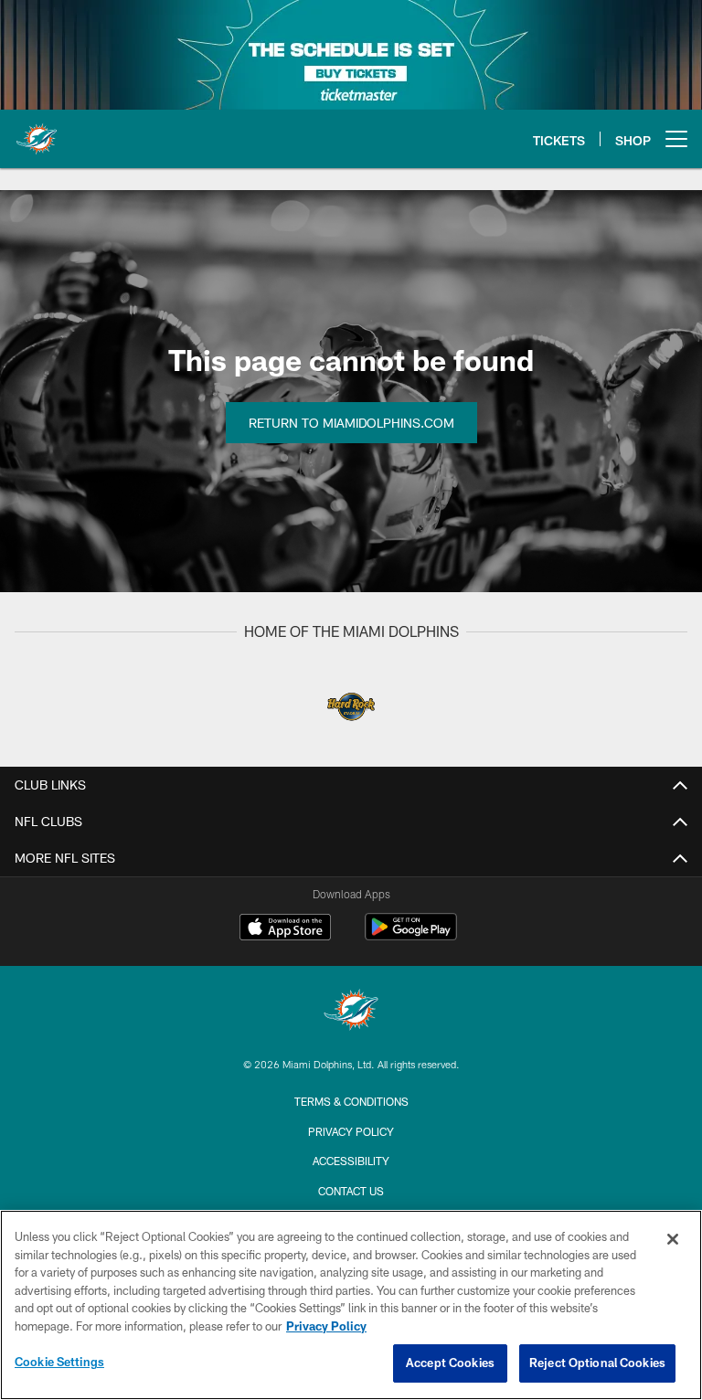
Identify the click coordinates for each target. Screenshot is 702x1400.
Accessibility (351, 1160)
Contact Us (351, 1190)
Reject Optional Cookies (597, 1362)
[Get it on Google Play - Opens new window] (411, 936)
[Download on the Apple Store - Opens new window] (285, 929)
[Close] (673, 1239)
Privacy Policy (351, 1131)
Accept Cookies (450, 1362)
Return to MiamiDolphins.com (351, 422)
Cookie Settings (59, 1361)
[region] (351, 1305)
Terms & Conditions (351, 1101)
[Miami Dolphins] (351, 1012)
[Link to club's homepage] (36, 131)
